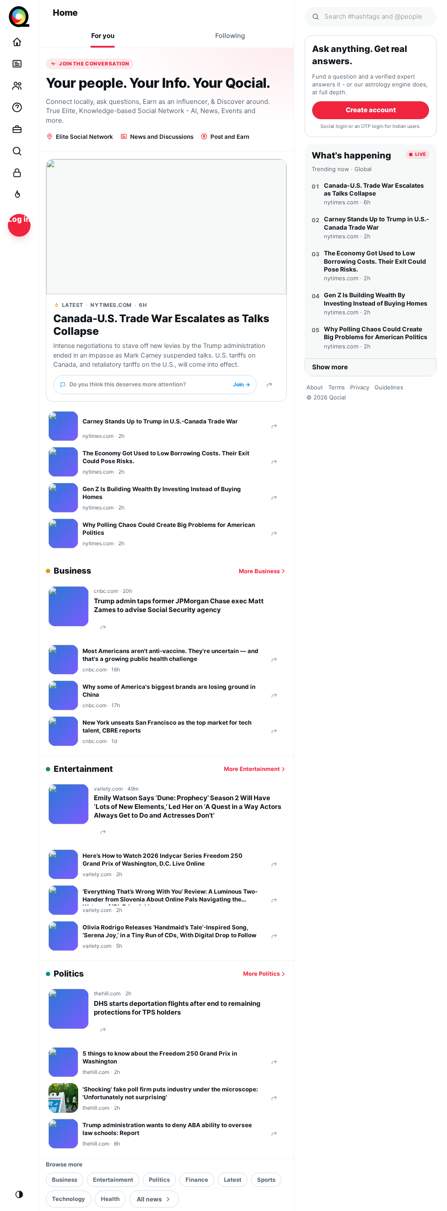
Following (230, 35)
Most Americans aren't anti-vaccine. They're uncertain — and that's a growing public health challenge (170, 654)
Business (64, 1179)
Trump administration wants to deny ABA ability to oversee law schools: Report (167, 1129)
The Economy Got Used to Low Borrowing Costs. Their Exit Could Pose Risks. (166, 457)
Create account (371, 110)
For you (102, 35)
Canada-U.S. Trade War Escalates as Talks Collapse (161, 325)
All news (149, 1199)
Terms (336, 387)
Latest (232, 1179)
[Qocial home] (19, 16)
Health (110, 1198)
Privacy (359, 387)
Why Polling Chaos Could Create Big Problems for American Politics (169, 528)
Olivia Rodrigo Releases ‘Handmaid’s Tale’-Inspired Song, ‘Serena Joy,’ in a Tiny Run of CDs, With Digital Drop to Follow (169, 931)
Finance (197, 1179)
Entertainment (113, 1179)
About (314, 387)
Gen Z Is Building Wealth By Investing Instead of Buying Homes (162, 492)
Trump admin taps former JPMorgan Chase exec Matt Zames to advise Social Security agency (179, 605)
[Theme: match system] (19, 1194)
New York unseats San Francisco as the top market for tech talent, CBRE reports (167, 726)
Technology (68, 1198)
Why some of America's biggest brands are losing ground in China (169, 690)
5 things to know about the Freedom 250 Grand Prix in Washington (160, 1057)
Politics (159, 1179)
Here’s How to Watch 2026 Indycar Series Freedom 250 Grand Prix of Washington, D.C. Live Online (162, 859)
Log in (19, 219)
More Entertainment (252, 768)
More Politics (261, 973)
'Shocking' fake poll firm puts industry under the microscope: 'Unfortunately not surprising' (170, 1093)
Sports (266, 1179)
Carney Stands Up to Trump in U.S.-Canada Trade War (160, 421)
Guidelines (389, 387)
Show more (330, 367)
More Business (259, 571)
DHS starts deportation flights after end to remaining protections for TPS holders (177, 1007)
